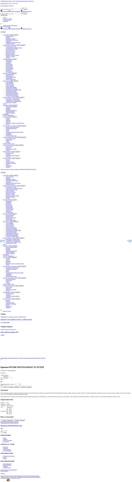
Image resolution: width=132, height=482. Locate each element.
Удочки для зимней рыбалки (12, 155)
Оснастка (5, 116)
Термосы (8, 167)
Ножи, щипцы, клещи (11, 149)
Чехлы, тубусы (9, 71)
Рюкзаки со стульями (11, 163)
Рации (7, 141)
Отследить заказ (7, 20)
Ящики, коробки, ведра (8, 143)
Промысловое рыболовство (9, 45)
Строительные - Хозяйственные (13, 101)
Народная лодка (10, 36)
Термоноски (9, 134)
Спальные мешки (10, 162)
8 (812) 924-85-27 (13, 470)
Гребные (8, 37)
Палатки (8, 160)
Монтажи (8, 120)
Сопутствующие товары (9, 145)
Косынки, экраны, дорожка (12, 55)
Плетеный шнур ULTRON (12, 93)
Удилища (5, 59)
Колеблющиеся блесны (11, 110)
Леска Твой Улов (10, 84)
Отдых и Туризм (7, 158)
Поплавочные (9, 66)
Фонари (8, 150)
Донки (7, 124)
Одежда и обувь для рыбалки (10, 125)
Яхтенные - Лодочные (11, 102)
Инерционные (9, 75)
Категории (3, 31)
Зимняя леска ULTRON (11, 88)
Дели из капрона (10, 50)
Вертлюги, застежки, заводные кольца (15, 123)
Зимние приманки (10, 112)
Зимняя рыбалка (7, 151)
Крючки (8, 118)
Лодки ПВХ (6, 34)
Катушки (5, 73)
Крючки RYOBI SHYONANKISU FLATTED (25, 169)
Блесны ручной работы (11, 106)
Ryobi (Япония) (12, 370)
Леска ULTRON (10, 83)
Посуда (7, 164)
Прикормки (6, 114)
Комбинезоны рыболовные (12, 127)
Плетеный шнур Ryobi (11, 92)
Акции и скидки (7, 311)
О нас (4, 17)
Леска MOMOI (9, 82)
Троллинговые (9, 69)
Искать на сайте (4, 9)
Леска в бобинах (10, 86)
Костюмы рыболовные (11, 128)
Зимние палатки (10, 153)
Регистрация (7, 26)
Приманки (6, 105)
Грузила (8, 119)
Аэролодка (8, 41)
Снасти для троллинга (8, 115)
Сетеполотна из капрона (12, 49)
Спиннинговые (9, 68)
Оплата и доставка (7, 18)
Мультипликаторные (11, 77)
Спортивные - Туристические (13, 100)
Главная (2, 169)
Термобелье (8, 133)
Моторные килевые (10, 38)
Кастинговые (9, 64)
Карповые (8, 63)
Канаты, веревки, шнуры (9, 97)
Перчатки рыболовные (11, 135)
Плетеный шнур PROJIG (12, 94)
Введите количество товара (7, 384)
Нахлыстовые (9, 65)
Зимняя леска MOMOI (11, 87)
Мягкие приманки (10, 111)
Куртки (7, 129)
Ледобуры (8, 154)
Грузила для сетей (10, 52)
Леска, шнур (6, 81)
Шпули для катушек (10, 79)
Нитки (4, 103)
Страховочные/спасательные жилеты (14, 132)
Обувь (7, 130)
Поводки (8, 121)
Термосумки (9, 165)
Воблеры (8, 109)
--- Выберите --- (6, 376)
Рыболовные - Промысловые (13, 98)
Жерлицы (8, 156)
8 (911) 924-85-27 (4, 5)
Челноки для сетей (10, 54)
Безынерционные (10, 74)
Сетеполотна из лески (11, 46)
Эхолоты (8, 142)
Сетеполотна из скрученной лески (14, 47)
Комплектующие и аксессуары (13, 42)
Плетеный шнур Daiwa (11, 91)
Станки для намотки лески (12, 96)
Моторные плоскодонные (12, 40)
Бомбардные (9, 60)
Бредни (7, 57)
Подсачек (8, 147)
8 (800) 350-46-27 (5, 3)
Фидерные (8, 70)
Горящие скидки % (10, 43)
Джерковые (8, 61)
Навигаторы (9, 140)
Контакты (5, 21)
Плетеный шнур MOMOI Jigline (13, 89)
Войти (2, 26)
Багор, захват (9, 146)
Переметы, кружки (10, 56)
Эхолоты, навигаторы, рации (10, 137)
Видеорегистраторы (10, 138)
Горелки (8, 159)
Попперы (8, 107)
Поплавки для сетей (10, 51)
